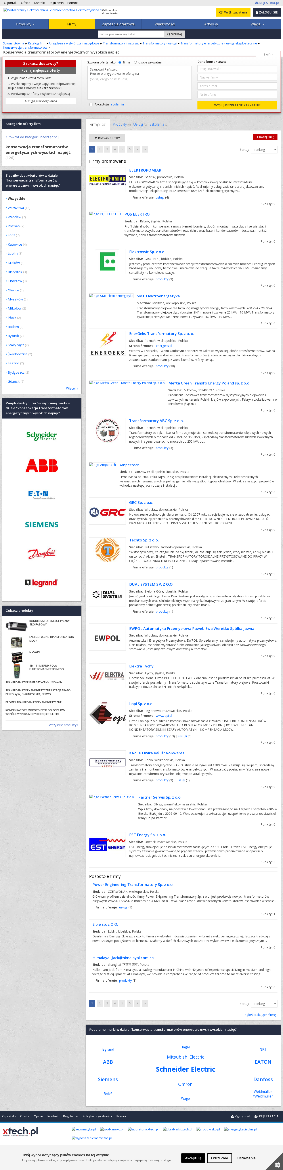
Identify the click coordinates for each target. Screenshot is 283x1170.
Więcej (256, 24)
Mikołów (14, 308)
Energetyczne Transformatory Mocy (51, 638)
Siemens (108, 1079)
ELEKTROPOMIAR (145, 170)
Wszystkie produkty (62, 725)
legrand (108, 1049)
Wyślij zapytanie (235, 12)
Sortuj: (245, 149)
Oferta (24, 1116)
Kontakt (53, 1116)
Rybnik (13, 335)
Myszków (15, 299)
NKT (263, 1049)
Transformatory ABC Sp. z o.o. (156, 420)
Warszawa (16, 207)
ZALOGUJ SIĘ (268, 12)
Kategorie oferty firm (23, 123)
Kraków (14, 262)
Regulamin (70, 1116)
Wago (185, 1098)
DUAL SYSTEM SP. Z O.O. (151, 584)
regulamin (117, 104)
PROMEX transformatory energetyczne (33, 702)
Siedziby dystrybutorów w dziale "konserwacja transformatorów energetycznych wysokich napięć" (33, 180)
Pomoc (121, 1116)
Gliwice (13, 290)
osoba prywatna (150, 62)
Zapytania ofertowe (118, 24)
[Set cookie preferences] (274, 1161)
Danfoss (263, 1079)
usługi (160, 197)
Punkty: (267, 204)
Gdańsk (14, 381)
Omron (185, 1084)
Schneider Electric (185, 1069)
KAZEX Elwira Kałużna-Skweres (156, 752)
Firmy (71, 24)
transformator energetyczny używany (34, 682)
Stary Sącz (16, 345)
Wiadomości (165, 24)
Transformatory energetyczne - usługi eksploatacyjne (218, 43)
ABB (108, 1061)
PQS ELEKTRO (137, 214)
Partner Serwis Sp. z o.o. (160, 797)
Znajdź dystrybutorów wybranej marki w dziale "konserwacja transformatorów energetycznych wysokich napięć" (38, 408)
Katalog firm (37, 43)
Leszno (13, 363)
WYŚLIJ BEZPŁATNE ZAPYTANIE (237, 105)
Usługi (140, 124)
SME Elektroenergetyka (158, 295)
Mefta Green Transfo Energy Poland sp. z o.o (208, 383)
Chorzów (15, 281)
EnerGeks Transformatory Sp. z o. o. (161, 333)
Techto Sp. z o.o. (144, 540)
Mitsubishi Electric (185, 1057)
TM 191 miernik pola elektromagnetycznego (46, 667)
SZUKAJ (176, 34)
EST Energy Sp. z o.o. (147, 834)
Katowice (15, 244)
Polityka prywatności (97, 1116)
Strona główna (13, 43)
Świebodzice (17, 354)
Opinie (38, 1116)
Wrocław (14, 217)
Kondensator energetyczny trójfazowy (49, 623)
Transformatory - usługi (160, 43)
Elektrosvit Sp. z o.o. (147, 251)
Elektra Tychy (141, 666)
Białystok (15, 272)
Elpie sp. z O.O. (105, 924)
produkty (162, 279)
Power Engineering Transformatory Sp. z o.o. (133, 884)
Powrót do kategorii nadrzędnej (33, 137)
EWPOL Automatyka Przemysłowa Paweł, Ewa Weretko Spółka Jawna (191, 628)
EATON (263, 1061)
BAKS (108, 1094)
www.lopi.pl (164, 715)
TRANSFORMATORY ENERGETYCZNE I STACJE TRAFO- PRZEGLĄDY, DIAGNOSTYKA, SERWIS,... (38, 692)
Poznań (14, 226)
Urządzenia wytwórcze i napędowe (74, 43)
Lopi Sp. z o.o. (141, 703)
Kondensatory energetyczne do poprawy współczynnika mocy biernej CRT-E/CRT (35, 712)
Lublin (13, 253)
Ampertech (129, 464)
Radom (13, 326)
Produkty (24, 24)
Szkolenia (158, 124)
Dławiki (34, 652)
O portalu (9, 1116)
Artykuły (211, 24)
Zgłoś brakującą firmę (260, 1015)
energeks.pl (164, 346)
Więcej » (72, 388)
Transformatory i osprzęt (121, 43)
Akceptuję (109, 104)
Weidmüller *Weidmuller (263, 1094)
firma (126, 62)
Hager (185, 1047)
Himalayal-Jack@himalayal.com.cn (123, 957)
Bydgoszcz (16, 372)
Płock (12, 317)
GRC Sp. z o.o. (141, 502)
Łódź (11, 235)
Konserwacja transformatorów (25, 47)
